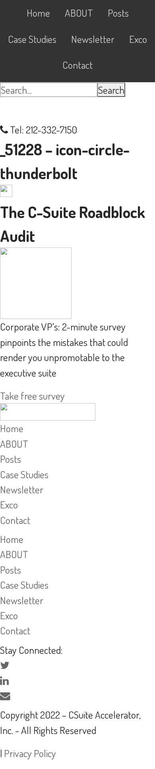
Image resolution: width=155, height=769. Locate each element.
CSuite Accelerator (77, 109)
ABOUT (14, 443)
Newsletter (21, 489)
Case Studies (24, 474)
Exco (9, 504)
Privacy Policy (30, 753)
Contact (15, 520)
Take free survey (32, 395)
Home (11, 428)
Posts (10, 458)
